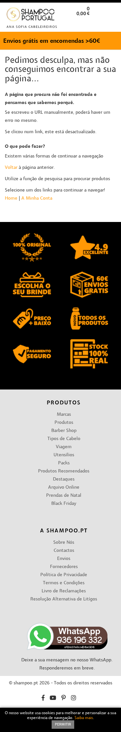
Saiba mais (84, 718)
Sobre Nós (63, 543)
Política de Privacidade (63, 575)
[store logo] (30, 16)
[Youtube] (53, 699)
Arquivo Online (63, 487)
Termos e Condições (64, 583)
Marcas (64, 415)
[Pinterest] (63, 699)
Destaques (64, 479)
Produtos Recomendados (63, 471)
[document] (60, 720)
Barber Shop (63, 431)
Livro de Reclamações (64, 591)
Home (11, 198)
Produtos (64, 423)
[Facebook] (43, 699)
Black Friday (63, 504)
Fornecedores (64, 567)
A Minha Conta (36, 198)
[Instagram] (73, 699)
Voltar (11, 168)
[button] (111, 24)
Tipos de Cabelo (63, 439)
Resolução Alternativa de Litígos (63, 599)
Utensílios (64, 455)
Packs (64, 463)
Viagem (64, 447)
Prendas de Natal (63, 496)
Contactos (64, 551)
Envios (63, 559)
